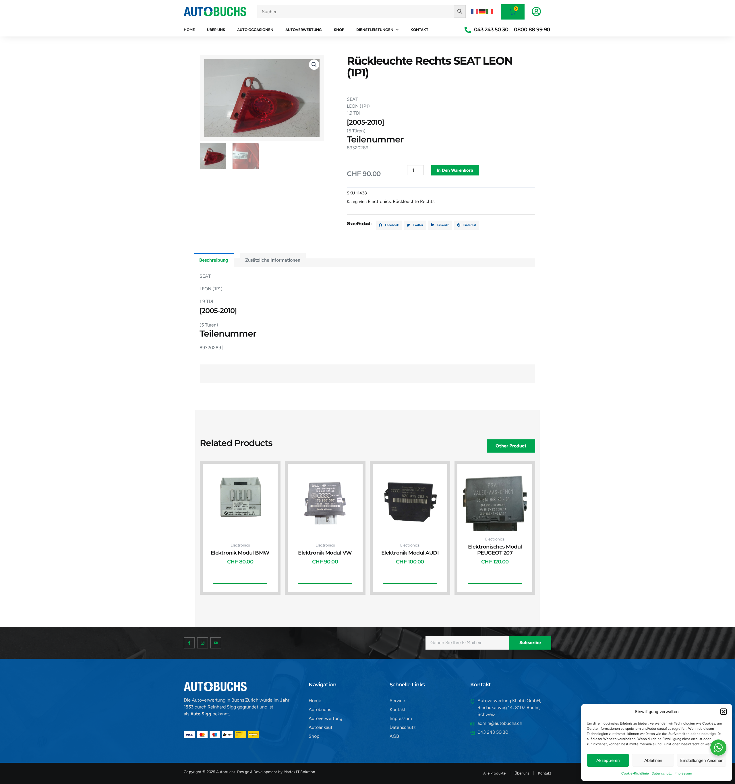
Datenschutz (662, 773)
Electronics (379, 201)
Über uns (216, 30)
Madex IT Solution (299, 772)
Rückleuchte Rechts (413, 201)
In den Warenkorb (455, 170)
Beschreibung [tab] (213, 260)
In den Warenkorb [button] (240, 576)
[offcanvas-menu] (536, 11)
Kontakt (419, 30)
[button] (723, 712)
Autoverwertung (303, 30)
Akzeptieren (608, 760)
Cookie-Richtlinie (635, 773)
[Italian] (490, 11)
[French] (475, 11)
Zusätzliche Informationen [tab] (272, 260)
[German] (482, 11)
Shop (339, 30)
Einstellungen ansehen (701, 760)
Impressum (683, 773)
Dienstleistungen (374, 30)
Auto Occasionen (255, 30)
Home (189, 30)
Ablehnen (653, 760)
